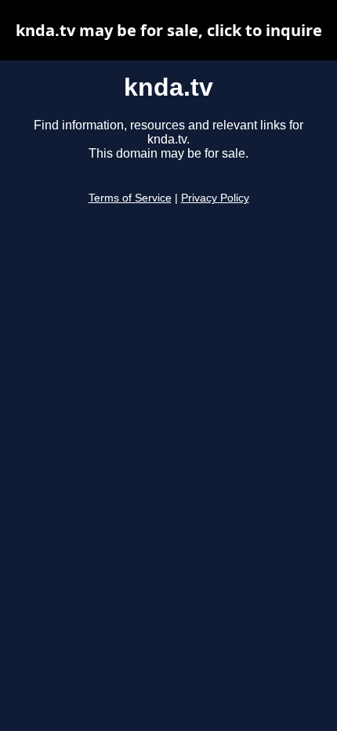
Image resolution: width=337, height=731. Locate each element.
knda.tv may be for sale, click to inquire (169, 30)
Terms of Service (130, 198)
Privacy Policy (215, 198)
